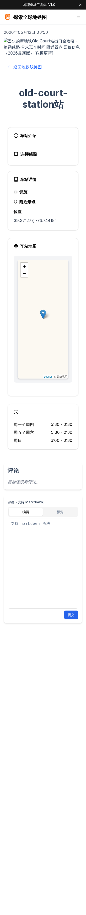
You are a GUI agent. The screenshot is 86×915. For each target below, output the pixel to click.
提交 (71, 615)
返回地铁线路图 (27, 67)
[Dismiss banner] (80, 5)
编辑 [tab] (25, 512)
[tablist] (43, 512)
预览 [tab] (60, 512)
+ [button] (24, 266)
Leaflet (48, 376)
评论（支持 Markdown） (27, 502)
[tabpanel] (43, 564)
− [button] (24, 273)
